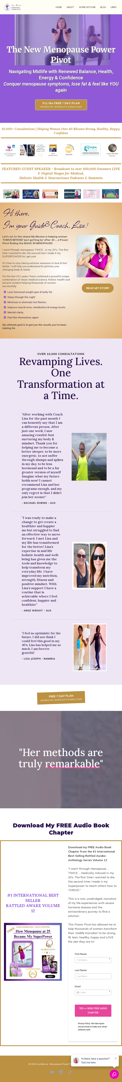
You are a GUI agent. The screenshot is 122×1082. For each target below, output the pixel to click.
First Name (92, 954)
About (70, 7)
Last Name (81, 970)
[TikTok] (69, 1072)
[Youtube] (52, 1072)
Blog (103, 7)
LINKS (113, 7)
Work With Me (87, 7)
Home (59, 7)
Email (78, 986)
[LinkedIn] (61, 1072)
